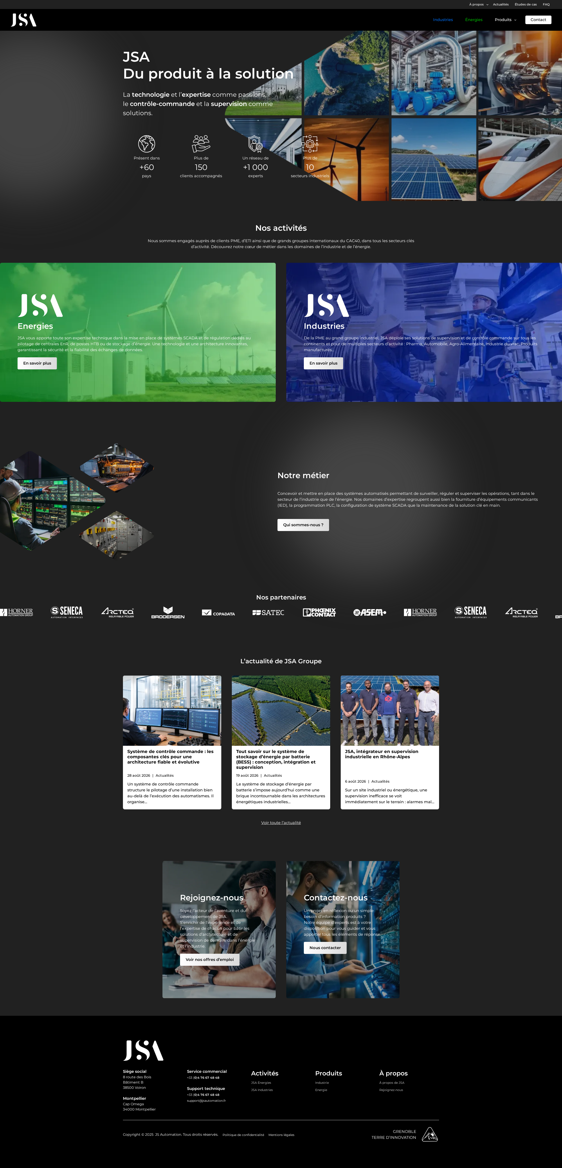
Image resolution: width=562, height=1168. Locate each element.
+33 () (203, 1078)
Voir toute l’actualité (281, 822)
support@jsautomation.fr (206, 1101)
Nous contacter (325, 947)
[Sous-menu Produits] (515, 20)
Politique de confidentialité (243, 1135)
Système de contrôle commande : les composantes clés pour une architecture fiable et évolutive (170, 757)
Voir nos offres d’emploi (210, 959)
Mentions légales (281, 1135)
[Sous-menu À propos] (487, 4)
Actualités (165, 775)
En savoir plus (37, 363)
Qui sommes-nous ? (303, 524)
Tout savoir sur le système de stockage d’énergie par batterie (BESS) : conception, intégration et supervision (276, 759)
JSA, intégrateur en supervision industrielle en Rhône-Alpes (381, 754)
